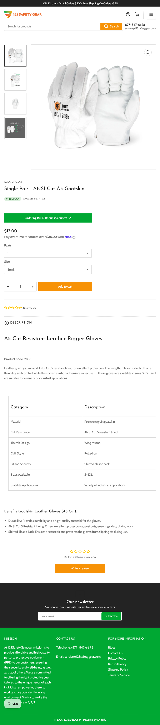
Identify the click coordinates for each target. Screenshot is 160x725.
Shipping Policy (118, 669)
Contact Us (115, 653)
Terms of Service (119, 675)
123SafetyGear (13, 181)
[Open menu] (151, 14)
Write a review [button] (80, 568)
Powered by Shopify (94, 719)
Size (7, 261)
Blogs (111, 647)
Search (114, 26)
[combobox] (63, 26)
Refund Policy (117, 664)
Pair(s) (8, 245)
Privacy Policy (117, 658)
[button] (13, 308)
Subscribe (111, 616)
